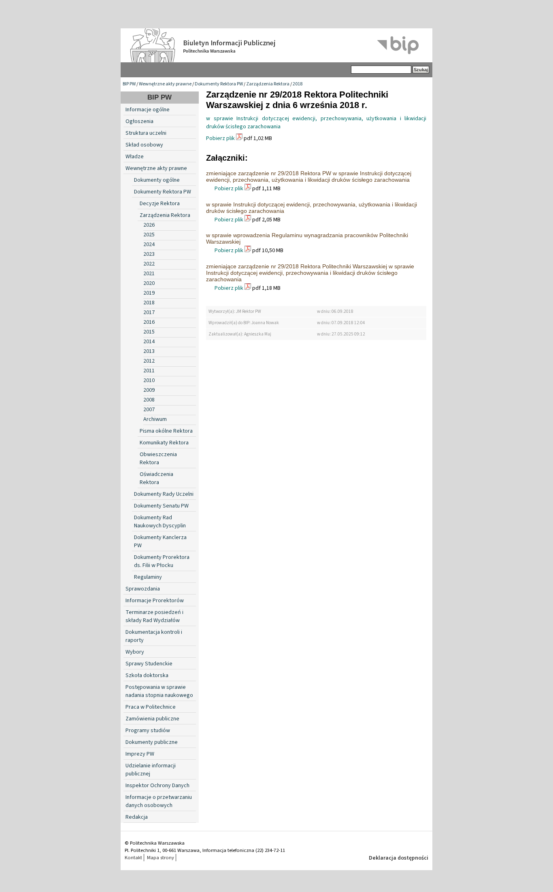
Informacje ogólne (147, 110)
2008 (149, 400)
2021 (149, 274)
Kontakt (133, 857)
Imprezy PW (139, 754)
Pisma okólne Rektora (166, 431)
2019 (149, 293)
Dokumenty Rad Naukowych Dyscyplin (160, 522)
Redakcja (136, 817)
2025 (149, 235)
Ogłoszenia (139, 121)
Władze (134, 157)
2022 (149, 264)
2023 (149, 254)
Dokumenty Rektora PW (219, 84)
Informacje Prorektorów (154, 601)
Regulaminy (148, 577)
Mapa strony (160, 857)
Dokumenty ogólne (157, 180)
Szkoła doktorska (146, 675)
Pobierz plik (220, 138)
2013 (149, 351)
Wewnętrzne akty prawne (165, 84)
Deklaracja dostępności (398, 858)
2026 (149, 225)
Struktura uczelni (145, 133)
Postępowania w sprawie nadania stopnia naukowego (159, 691)
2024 (149, 244)
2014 (149, 342)
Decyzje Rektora (160, 204)
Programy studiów (147, 730)
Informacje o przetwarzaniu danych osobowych (158, 801)
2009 (149, 390)
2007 (149, 410)
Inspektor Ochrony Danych (157, 786)
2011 (149, 371)
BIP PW (129, 84)
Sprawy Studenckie (148, 664)
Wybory (134, 652)
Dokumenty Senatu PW (161, 506)
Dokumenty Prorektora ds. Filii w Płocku (161, 561)
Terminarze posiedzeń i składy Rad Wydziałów (154, 616)
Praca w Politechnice (150, 707)
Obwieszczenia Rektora (158, 458)
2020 (149, 283)
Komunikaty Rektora (164, 443)
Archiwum (155, 419)
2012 (149, 361)
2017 (149, 312)
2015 (149, 332)
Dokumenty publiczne (151, 742)
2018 (297, 84)
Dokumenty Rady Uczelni (164, 494)
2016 (149, 322)
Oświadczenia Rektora (156, 478)
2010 (149, 380)
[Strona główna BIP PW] (276, 45)
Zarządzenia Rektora (267, 84)
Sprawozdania (142, 589)
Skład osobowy (144, 145)
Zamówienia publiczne (152, 719)
